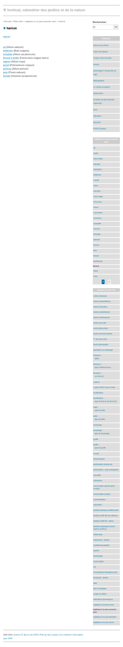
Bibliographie (98, 81)
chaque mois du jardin (102, 58)
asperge (96, 164)
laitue (95, 271)
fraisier (96, 256)
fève (95, 250)
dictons (96, 64)
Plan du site (45, 635)
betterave (8, 50)
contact (55, 635)
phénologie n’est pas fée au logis (104, 72)
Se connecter (66, 635)
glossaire (97, 122)
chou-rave (97, 202)
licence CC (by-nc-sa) (23, 635)
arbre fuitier (98, 159)
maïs (95, 276)
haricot (6, 36)
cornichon (97, 218)
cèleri (95, 186)
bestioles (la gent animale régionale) (103, 101)
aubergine (97, 169)
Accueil (7, 21)
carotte (96, 180)
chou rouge (98, 196)
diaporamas (98, 93)
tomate (6, 76)
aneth (95, 153)
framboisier (98, 261)
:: (97, 357)
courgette (97, 223)
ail (4, 47)
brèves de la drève (101, 45)
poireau (7, 68)
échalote (7, 54)
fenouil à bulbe (11, 58)
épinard (96, 240)
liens (95, 110)
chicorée (96, 191)
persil (6, 65)
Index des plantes (100, 52)
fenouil (96, 245)
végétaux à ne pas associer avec (40, 21)
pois (5, 72)
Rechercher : (100, 22)
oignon (6, 61)
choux (95, 207)
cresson (96, 229)
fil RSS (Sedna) (99, 129)
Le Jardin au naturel (101, 87)
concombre (98, 213)
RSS (36, 635)
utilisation (97, 116)
